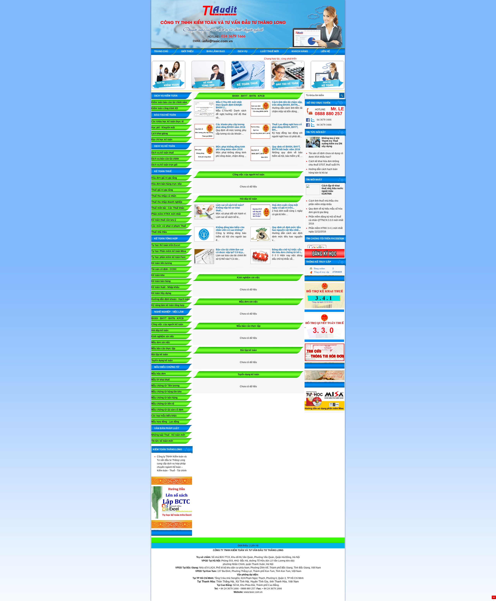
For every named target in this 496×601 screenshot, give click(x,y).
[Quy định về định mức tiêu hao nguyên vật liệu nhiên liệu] (260, 240)
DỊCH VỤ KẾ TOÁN (164, 146)
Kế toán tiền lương (161, 263)
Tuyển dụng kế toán (162, 360)
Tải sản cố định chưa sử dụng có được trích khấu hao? (326, 155)
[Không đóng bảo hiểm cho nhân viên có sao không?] (204, 240)
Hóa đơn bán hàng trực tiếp (166, 184)
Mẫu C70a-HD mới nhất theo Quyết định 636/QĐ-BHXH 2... (229, 105)
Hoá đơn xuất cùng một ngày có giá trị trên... (285, 206)
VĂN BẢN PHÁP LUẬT (166, 428)
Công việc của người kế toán (167, 324)
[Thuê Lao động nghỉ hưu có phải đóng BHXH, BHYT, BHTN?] (260, 137)
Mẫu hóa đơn (158, 373)
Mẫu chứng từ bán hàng (164, 397)
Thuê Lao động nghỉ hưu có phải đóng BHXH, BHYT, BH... (287, 127)
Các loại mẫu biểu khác (164, 415)
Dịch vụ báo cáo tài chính (165, 158)
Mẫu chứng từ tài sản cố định (167, 409)
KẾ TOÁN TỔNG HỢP (166, 238)
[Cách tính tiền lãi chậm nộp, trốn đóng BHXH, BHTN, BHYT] (260, 115)
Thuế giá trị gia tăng (162, 190)
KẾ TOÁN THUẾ (163, 171)
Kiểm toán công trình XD (164, 108)
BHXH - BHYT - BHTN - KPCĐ (167, 318)
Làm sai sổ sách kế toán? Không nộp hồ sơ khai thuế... (230, 208)
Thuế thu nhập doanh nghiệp (166, 202)
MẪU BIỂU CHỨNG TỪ (166, 367)
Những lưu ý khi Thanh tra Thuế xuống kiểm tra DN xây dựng (332, 142)
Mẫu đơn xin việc (160, 342)
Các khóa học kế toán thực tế (167, 121)
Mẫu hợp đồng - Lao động (165, 421)
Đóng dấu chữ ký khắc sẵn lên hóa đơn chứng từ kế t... (287, 251)
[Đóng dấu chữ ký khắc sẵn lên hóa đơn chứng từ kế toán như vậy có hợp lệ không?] (260, 263)
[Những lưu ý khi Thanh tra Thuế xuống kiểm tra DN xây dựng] (313, 146)
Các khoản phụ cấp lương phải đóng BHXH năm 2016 (230, 125)
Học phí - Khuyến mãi (163, 127)
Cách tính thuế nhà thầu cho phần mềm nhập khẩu (323, 202)
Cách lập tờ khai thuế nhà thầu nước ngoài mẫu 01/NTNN (332, 189)
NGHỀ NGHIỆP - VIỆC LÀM (168, 311)
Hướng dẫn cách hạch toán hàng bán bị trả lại (323, 171)
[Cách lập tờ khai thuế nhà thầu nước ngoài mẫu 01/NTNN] (313, 194)
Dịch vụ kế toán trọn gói (164, 164)
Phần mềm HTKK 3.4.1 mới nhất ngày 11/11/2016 (326, 230)
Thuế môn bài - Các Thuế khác (167, 208)
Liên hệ (254, 545)
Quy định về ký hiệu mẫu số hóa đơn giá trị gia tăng (325, 210)
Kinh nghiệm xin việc (162, 336)
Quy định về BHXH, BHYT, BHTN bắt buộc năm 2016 (286, 148)
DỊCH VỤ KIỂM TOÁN (165, 95)
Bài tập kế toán (159, 354)
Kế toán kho (157, 275)
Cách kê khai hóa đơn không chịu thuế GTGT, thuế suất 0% (324, 163)
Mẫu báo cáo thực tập (163, 348)
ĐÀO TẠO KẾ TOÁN (165, 115)
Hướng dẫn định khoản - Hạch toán (170, 299)
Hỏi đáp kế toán (159, 330)
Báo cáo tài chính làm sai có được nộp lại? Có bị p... (230, 251)
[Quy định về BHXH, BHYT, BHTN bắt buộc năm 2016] (260, 160)
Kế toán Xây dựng (161, 293)
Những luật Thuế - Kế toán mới (168, 435)
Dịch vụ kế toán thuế (162, 152)
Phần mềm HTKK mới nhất (166, 214)
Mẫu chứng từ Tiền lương (165, 385)
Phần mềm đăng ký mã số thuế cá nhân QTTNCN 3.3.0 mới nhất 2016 (326, 220)
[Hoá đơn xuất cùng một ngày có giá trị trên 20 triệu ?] (260, 218)
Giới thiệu (243, 545)
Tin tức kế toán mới (162, 441)
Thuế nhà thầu (159, 232)
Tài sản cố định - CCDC (164, 269)
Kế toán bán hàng (160, 281)
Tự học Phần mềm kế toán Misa (168, 251)
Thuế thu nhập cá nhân (163, 196)
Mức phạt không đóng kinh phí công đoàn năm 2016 (230, 148)
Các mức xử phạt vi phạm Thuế (168, 226)
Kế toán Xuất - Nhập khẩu (165, 287)
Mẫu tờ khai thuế (160, 379)
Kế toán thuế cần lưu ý (163, 220)
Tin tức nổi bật (316, 132)
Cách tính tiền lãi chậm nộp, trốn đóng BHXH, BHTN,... (287, 103)
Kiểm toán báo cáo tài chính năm (169, 102)
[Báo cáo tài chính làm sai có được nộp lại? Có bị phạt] (204, 263)
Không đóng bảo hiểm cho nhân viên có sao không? (230, 228)
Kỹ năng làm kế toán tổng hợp (167, 305)
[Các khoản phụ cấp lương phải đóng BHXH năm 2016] (204, 137)
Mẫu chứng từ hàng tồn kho (166, 391)
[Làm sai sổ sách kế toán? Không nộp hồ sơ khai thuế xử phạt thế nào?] (204, 218)
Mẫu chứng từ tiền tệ (162, 403)
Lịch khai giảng (159, 133)
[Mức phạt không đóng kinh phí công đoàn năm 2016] (204, 160)
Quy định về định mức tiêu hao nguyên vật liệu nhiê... (286, 228)
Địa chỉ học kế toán (161, 139)
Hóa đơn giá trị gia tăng (164, 178)
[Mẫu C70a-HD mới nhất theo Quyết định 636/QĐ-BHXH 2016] (204, 115)
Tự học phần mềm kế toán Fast (168, 257)
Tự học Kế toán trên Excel (165, 245)
